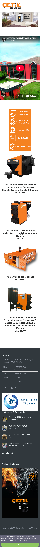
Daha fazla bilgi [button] (23, 540)
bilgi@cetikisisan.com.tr (22, 382)
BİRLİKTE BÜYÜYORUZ (18, 426)
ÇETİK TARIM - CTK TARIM (19, 435)
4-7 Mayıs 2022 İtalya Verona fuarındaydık (20, 418)
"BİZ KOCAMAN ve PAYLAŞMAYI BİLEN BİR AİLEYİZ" (21, 444)
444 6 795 (16, 378)
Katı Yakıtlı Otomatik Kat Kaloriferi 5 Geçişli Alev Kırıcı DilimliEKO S (20, 234)
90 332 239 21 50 (20, 367)
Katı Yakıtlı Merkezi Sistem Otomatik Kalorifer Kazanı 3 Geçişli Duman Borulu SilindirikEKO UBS (20, 188)
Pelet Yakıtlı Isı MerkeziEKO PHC (20, 278)
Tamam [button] (20, 545)
